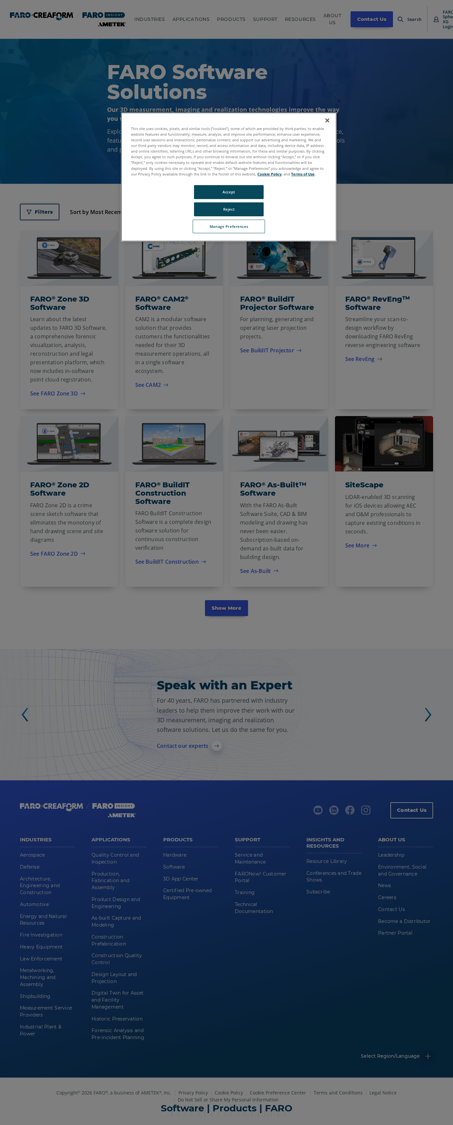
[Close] (327, 120)
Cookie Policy (269, 174)
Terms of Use (303, 174)
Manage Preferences (229, 226)
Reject (228, 209)
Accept (229, 191)
